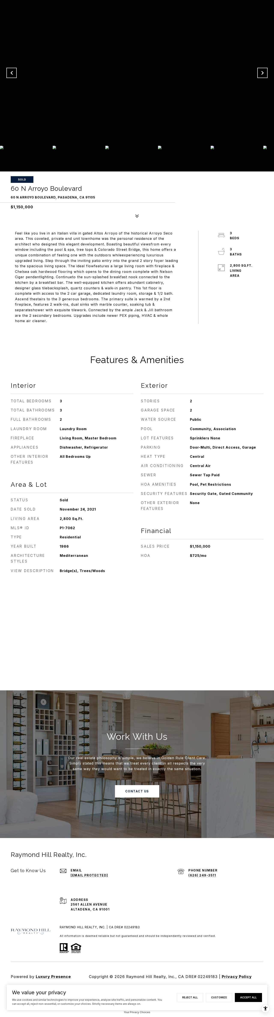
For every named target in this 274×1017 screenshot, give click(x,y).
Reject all (190, 997)
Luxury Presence (53, 976)
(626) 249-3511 (202, 875)
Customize (219, 997)
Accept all (248, 997)
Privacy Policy (237, 976)
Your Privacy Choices (137, 1012)
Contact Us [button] (137, 791)
